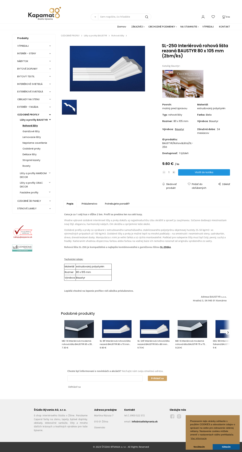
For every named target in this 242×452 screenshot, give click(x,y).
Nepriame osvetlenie (35, 143)
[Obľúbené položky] (213, 17)
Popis (70, 203)
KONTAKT (224, 26)
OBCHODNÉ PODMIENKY (161, 26)
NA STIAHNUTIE (188, 26)
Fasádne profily (29, 192)
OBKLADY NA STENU (28, 99)
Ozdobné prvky (31, 148)
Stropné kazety (31, 160)
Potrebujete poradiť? (117, 203)
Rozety (26, 166)
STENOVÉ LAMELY (27, 208)
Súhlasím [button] (226, 447)
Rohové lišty (30, 125)
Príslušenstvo (89, 203)
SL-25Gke (165, 247)
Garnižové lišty (31, 131)
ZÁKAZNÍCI (137, 26)
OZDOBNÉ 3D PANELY (29, 201)
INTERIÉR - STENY (26, 53)
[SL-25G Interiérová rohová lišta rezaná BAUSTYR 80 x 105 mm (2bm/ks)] (107, 69)
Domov (121, 26)
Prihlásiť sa (157, 378)
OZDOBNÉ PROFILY (28, 114)
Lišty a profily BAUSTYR (34, 120)
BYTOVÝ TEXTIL (26, 76)
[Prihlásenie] (203, 17)
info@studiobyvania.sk (145, 421)
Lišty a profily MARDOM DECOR (33, 175)
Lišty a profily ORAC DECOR (31, 184)
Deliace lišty (30, 154)
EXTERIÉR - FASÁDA (27, 107)
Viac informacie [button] (199, 438)
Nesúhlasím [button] (199, 447)
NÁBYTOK (22, 61)
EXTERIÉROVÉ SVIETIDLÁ (30, 91)
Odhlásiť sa (74, 386)
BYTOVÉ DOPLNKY (27, 68)
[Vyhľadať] (94, 17)
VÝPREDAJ (208, 26)
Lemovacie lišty (32, 137)
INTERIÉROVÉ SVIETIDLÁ (29, 84)
